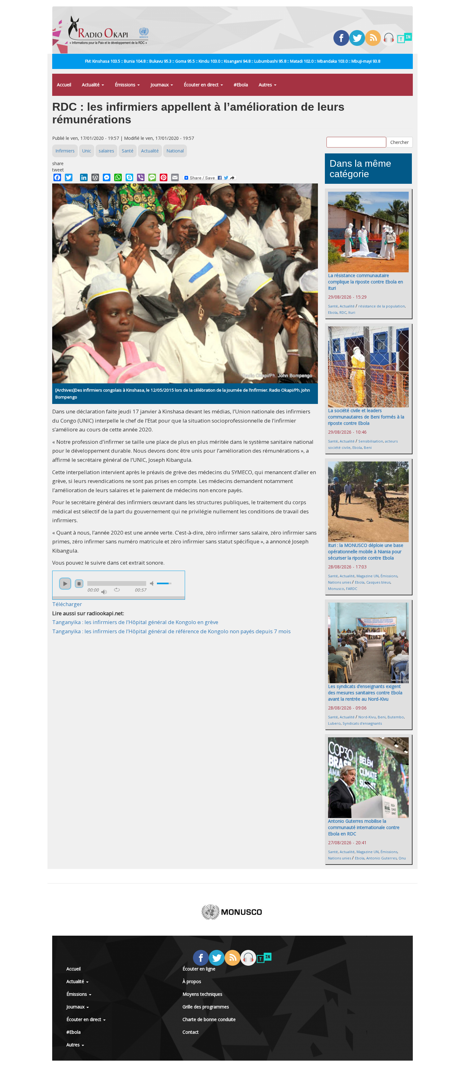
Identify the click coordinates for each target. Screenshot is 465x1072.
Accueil (64, 85)
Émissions (126, 85)
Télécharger (67, 604)
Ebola (333, 312)
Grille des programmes (206, 1007)
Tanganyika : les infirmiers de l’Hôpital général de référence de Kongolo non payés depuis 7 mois (171, 631)
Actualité (91, 85)
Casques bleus (378, 582)
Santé (127, 151)
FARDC (351, 588)
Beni (368, 447)
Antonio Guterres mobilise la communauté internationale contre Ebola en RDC (364, 827)
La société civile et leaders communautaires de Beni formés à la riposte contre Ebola (366, 416)
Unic (86, 151)
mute (153, 583)
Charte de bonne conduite (209, 1019)
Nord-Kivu (367, 717)
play (65, 583)
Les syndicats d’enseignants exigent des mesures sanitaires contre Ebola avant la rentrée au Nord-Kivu (365, 692)
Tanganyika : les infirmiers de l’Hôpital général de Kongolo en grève (135, 622)
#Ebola (241, 85)
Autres (266, 85)
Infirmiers (65, 151)
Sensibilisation (370, 441)
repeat (117, 589)
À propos (192, 981)
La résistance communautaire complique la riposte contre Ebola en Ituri (365, 281)
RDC (342, 312)
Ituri (351, 312)
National (175, 151)
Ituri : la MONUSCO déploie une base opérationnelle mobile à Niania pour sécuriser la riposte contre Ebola (365, 551)
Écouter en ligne (199, 969)
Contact (191, 1032)
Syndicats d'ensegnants (362, 723)
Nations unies (339, 582)
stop (79, 583)
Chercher (399, 142)
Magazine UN (367, 575)
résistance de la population (381, 306)
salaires (106, 151)
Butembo (396, 717)
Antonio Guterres (381, 858)
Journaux (160, 85)
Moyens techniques (202, 994)
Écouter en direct (202, 85)
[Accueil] (110, 30)
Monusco (336, 588)
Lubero (334, 723)
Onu (402, 858)
